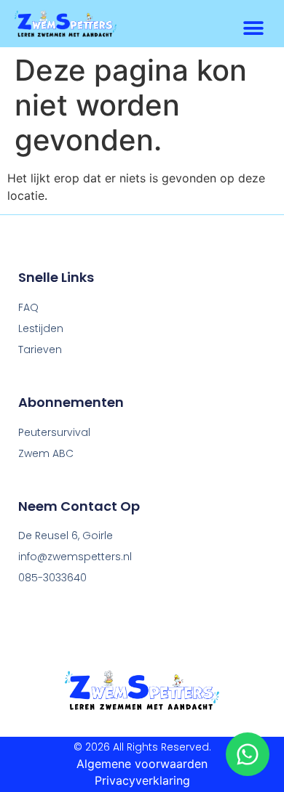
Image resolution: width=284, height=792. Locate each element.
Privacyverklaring (142, 780)
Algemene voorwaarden (142, 763)
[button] (253, 28)
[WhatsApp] (247, 753)
